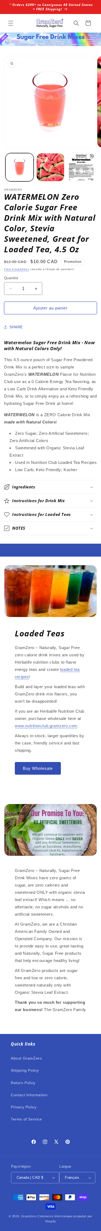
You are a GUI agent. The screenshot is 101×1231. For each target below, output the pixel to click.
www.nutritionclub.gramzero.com (46, 725)
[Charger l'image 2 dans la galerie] (50, 167)
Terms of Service (26, 1119)
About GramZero (26, 1058)
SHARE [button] (16, 327)
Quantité (11, 278)
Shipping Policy (25, 1070)
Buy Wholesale (38, 768)
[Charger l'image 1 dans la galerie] (19, 167)
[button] (11, 23)
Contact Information (29, 1095)
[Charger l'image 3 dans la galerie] (81, 167)
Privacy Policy (23, 1107)
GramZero (29, 1216)
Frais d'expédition (16, 269)
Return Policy (23, 1083)
